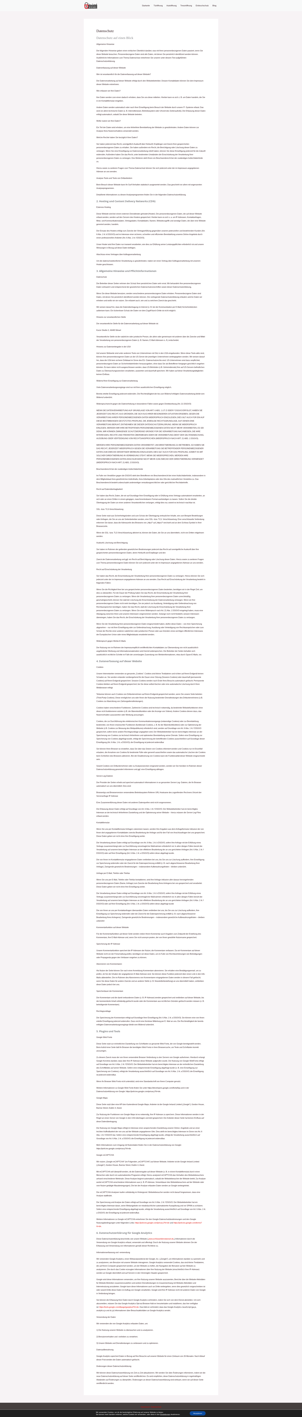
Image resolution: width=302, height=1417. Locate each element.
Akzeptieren (197, 1413)
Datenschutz (156, 1407)
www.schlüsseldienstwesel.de (161, 1239)
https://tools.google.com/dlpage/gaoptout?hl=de (119, 1307)
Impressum (145, 1407)
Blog (214, 6)
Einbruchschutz (202, 6)
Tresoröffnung (186, 6)
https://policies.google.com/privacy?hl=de (152, 1223)
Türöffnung (158, 6)
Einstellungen (165, 1414)
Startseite (146, 6)
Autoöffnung (171, 6)
